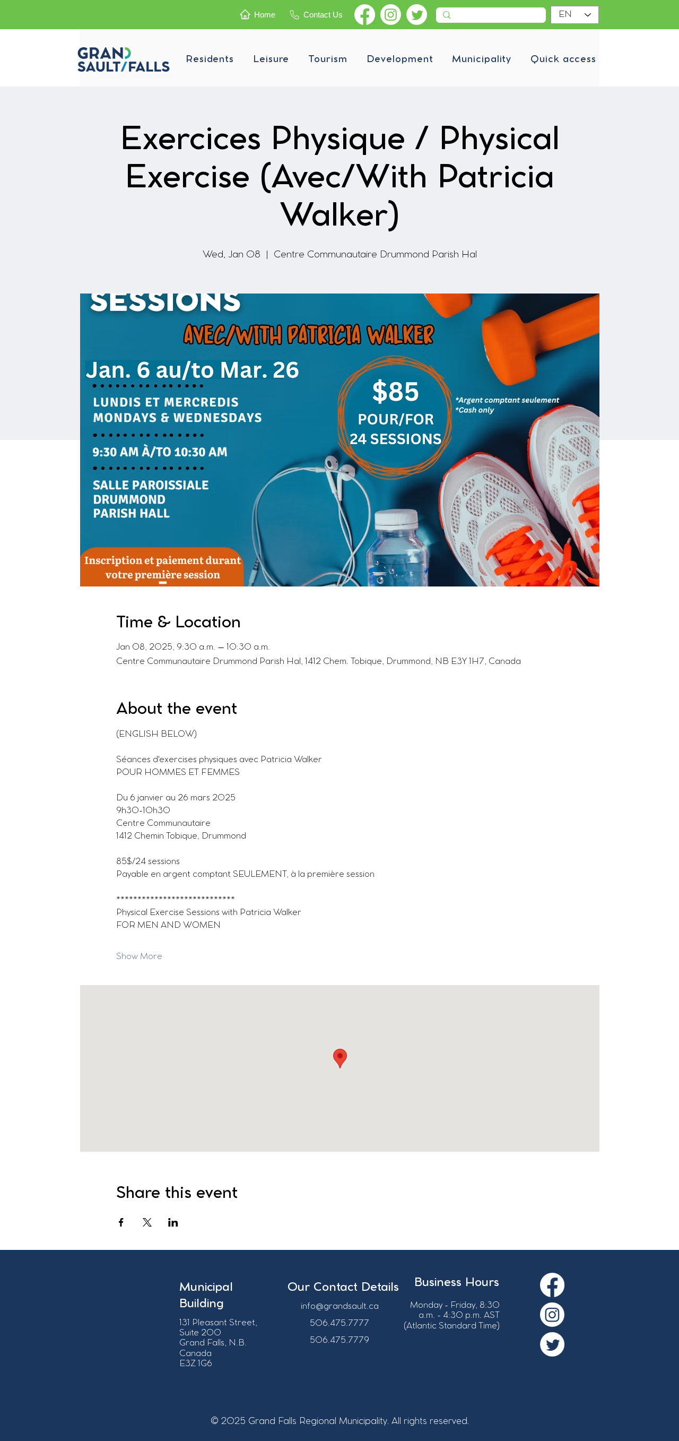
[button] (209, 59)
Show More (139, 957)
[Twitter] (416, 14)
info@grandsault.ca (340, 1306)
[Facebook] (364, 14)
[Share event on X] (147, 1222)
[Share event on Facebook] (121, 1222)
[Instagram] (390, 14)
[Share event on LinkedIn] (173, 1222)
